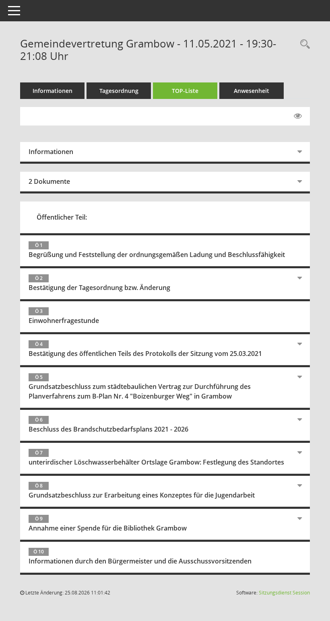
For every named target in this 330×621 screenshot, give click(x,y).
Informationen (52, 91)
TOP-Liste (185, 91)
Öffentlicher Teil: (62, 217)
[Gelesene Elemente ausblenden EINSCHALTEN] (298, 116)
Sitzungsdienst (284, 592)
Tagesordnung (118, 91)
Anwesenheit (251, 91)
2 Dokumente (49, 181)
